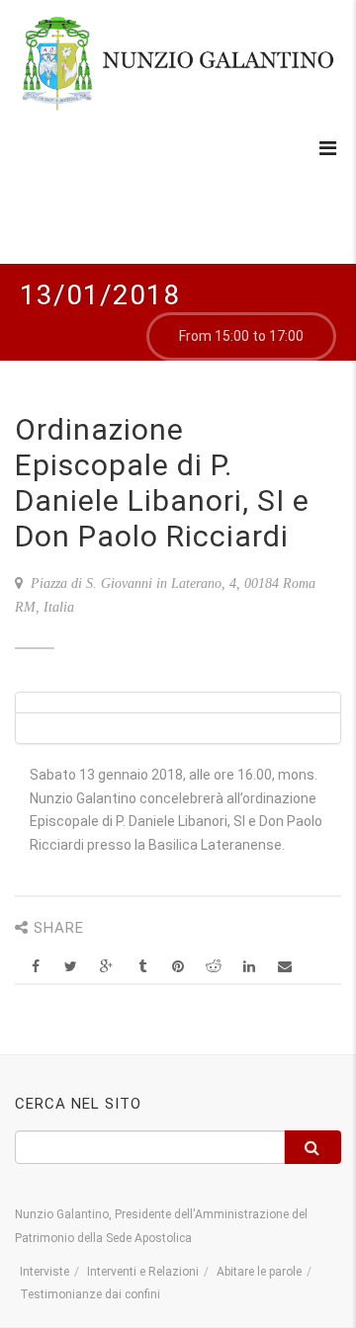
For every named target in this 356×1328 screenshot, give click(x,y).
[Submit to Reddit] (213, 966)
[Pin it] (177, 966)
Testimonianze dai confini (90, 1294)
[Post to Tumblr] (142, 966)
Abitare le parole (259, 1272)
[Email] (284, 966)
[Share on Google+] (106, 966)
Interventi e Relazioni (143, 1272)
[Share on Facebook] (35, 966)
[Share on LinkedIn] (248, 966)
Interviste (44, 1272)
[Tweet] (70, 966)
